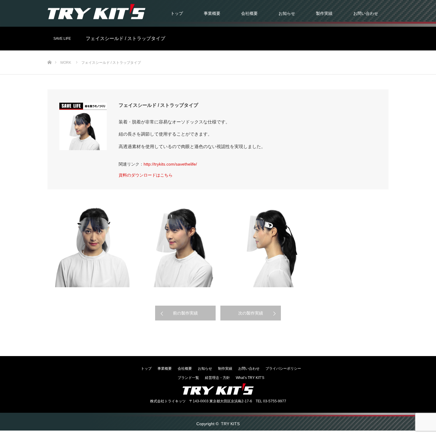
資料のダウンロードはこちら (146, 175)
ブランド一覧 (188, 378)
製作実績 (324, 13)
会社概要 (249, 13)
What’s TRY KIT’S (250, 378)
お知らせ (287, 13)
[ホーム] (49, 52)
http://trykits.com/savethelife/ (170, 164)
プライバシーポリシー (283, 368)
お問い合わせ (365, 13)
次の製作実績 (250, 313)
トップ (177, 13)
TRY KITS (230, 423)
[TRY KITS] (96, 11)
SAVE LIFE (62, 38)
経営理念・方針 (217, 378)
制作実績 (225, 368)
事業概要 (212, 13)
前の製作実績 (185, 313)
